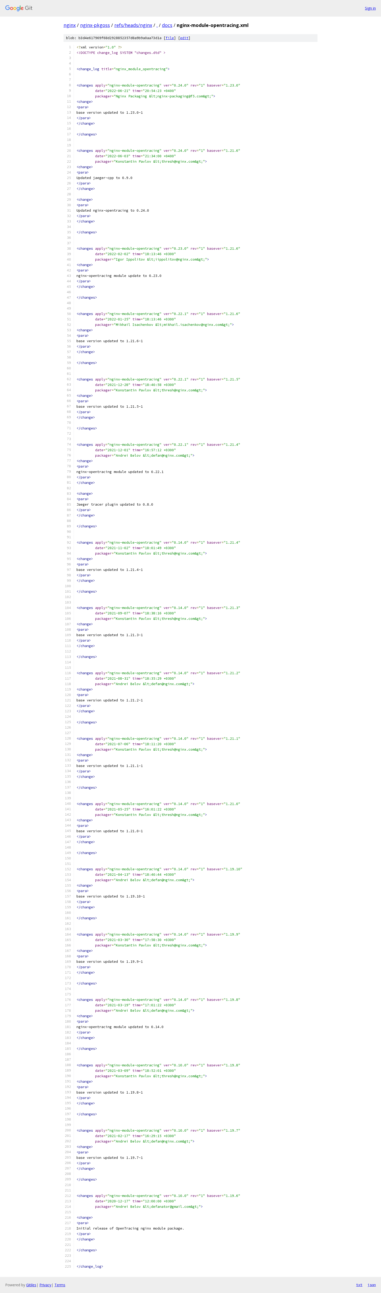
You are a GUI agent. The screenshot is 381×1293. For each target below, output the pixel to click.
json (372, 1284)
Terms (59, 1284)
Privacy (45, 1284)
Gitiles (31, 1284)
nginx (70, 25)
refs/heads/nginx (133, 25)
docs (167, 25)
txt (359, 1284)
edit (184, 38)
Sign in (370, 8)
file (170, 38)
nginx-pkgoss (95, 25)
